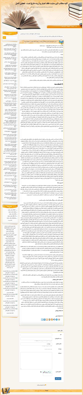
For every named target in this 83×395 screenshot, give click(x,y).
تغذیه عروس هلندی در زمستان (10, 226)
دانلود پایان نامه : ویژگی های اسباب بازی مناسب (51, 200)
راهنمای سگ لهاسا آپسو (10, 260)
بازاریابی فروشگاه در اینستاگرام (10, 243)
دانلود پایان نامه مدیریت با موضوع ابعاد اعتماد (10, 98)
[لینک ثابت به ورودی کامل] (62, 45)
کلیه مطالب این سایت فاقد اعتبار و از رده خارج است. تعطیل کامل (41, 3)
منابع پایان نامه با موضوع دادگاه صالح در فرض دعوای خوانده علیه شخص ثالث (9, 186)
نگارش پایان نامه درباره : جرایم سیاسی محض (9, 84)
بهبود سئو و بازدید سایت (10, 252)
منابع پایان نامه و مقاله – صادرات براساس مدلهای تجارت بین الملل (10, 110)
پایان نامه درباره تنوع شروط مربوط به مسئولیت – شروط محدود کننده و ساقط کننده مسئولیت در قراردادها (10, 104)
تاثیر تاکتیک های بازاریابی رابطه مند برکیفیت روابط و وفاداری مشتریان (10, 162)
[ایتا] (52, 319)
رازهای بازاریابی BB (10, 236)
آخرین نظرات (64, 26)
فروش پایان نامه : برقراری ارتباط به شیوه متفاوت (10, 132)
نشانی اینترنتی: (58, 343)
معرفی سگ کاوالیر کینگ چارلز (10, 264)
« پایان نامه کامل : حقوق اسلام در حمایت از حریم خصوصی (30, 34)
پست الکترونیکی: (58, 338)
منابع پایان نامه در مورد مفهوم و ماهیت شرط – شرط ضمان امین (10, 66)
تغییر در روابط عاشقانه (10, 229)
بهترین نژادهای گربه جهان (10, 259)
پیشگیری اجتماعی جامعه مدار (11, 156)
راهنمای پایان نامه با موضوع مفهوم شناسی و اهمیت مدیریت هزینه (10, 95)
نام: (60, 334)
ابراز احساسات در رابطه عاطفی (10, 248)
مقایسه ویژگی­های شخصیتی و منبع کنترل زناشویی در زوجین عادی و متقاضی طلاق (10, 194)
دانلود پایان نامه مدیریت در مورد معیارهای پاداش (10, 141)
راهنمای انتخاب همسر (10, 231)
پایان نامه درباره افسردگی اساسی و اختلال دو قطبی (10, 190)
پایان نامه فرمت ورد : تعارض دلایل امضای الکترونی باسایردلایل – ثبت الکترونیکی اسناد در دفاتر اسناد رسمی (10, 150)
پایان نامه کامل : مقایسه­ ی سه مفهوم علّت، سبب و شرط (9, 153)
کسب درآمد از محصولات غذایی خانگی (10, 245)
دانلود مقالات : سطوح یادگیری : (10, 101)
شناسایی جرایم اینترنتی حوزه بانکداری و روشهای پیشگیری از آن (9, 128)
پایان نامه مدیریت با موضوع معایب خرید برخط (10, 182)
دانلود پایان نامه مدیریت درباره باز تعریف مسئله (10, 179)
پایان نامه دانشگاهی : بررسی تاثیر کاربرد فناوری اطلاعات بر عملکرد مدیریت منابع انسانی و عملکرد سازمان (9, 122)
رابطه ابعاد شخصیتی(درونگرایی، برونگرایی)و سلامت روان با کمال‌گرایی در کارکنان (10, 45)
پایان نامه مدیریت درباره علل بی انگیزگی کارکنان (10, 159)
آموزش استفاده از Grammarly (10, 228)
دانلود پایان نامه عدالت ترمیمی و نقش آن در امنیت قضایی (10, 118)
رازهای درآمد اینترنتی (10, 247)
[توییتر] (42, 319)
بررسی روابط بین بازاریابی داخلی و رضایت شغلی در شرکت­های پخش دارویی (10, 74)
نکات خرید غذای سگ (10, 257)
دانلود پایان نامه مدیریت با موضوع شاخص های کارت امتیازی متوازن (10, 78)
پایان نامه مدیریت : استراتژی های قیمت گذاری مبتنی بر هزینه (10, 87)
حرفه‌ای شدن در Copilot (10, 255)
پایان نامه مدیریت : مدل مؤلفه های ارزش (10, 81)
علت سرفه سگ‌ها (10, 267)
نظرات (9, 210)
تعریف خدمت (13, 107)
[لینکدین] (44, 319)
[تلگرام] (57, 319)
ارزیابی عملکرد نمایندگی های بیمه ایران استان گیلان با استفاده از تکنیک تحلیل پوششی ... (10, 114)
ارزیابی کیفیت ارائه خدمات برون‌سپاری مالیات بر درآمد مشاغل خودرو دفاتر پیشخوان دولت (9, 91)
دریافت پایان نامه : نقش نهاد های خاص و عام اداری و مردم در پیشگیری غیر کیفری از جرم (9, 169)
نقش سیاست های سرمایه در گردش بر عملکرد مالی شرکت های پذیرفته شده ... (10, 50)
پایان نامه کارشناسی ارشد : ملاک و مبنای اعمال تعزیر (10, 62)
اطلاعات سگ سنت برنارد (10, 233)
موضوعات (72, 26)
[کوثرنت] (59, 319)
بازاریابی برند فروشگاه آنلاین (10, 266)
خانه (76, 26)
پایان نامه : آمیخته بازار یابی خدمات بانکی (10, 176)
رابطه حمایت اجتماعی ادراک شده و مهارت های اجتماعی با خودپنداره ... (10, 138)
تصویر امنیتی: (58, 371)
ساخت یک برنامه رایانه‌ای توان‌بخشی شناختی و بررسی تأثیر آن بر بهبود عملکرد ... (10, 70)
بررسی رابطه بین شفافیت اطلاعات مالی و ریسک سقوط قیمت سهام (10, 173)
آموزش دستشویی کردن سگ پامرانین (10, 235)
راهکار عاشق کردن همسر (10, 240)
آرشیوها (68, 26)
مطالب (11, 210)
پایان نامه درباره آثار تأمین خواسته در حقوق (10, 125)
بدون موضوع (42, 45)
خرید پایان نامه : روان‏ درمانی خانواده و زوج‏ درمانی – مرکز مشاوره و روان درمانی (9, 59)
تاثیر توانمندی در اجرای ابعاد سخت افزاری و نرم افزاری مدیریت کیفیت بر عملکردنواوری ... (10, 54)
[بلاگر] (47, 319)
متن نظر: (59, 353)
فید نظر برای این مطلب (41, 385)
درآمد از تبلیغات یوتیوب (10, 241)
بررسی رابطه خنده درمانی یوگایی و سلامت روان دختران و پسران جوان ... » (50, 36)
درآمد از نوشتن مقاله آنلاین (10, 262)
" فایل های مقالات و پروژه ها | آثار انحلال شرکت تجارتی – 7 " (10, 198)
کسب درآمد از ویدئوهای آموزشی (10, 250)
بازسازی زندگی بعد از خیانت (10, 238)
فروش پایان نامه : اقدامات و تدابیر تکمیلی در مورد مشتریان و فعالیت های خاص (10, 145)
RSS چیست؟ (10, 220)
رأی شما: (59, 349)
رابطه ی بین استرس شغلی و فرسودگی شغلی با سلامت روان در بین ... (9, 135)
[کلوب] (49, 319)
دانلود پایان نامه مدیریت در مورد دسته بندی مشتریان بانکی (9, 165)
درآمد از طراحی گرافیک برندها (10, 253)
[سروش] (54, 319)
